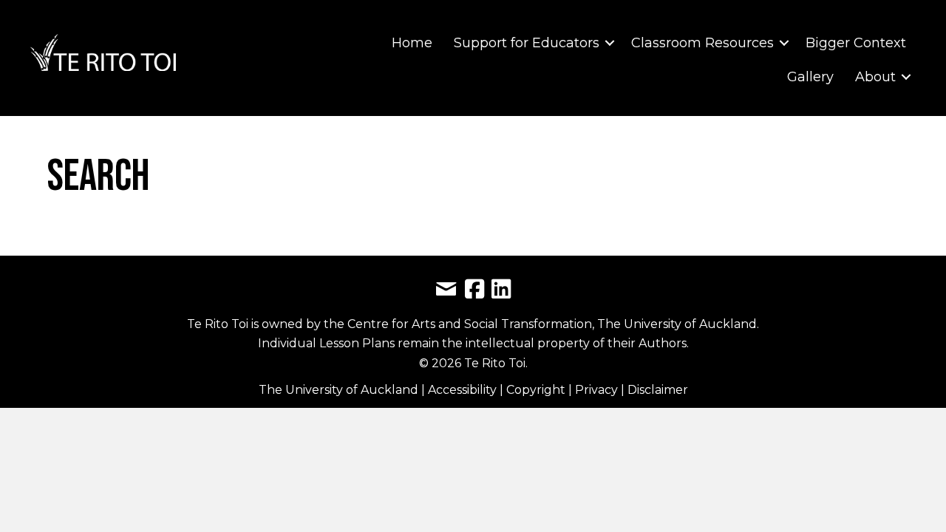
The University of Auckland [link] (338, 390)
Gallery (810, 77)
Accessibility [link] (464, 390)
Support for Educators (526, 43)
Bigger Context (856, 43)
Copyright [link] (537, 390)
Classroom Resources (702, 43)
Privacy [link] (598, 390)
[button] (609, 43)
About (875, 77)
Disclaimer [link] (657, 390)
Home (412, 43)
